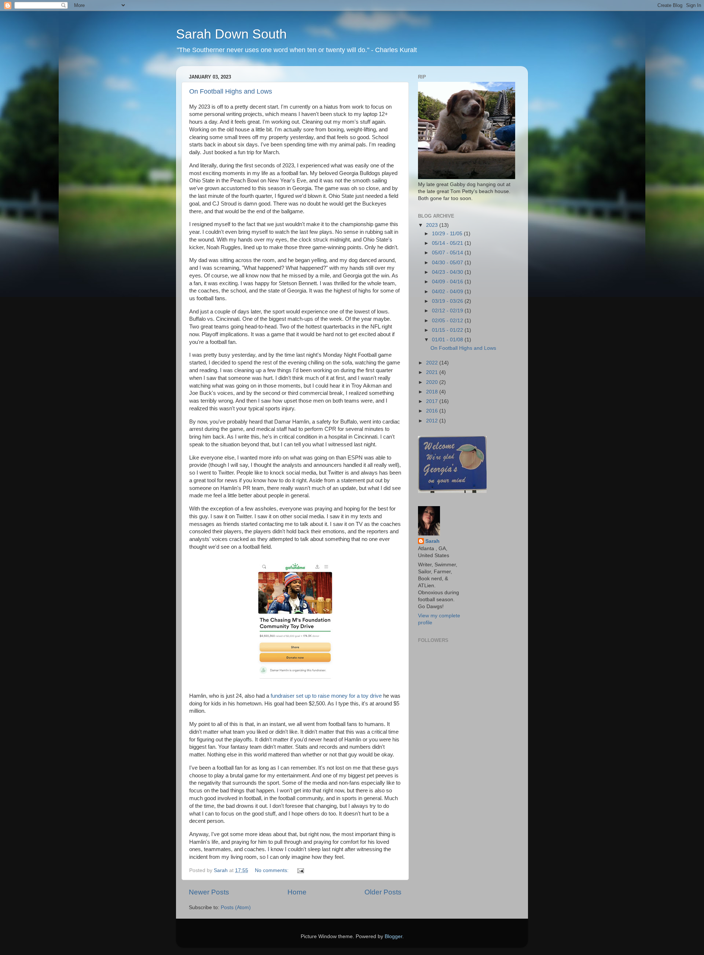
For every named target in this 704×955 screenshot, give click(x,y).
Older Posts (383, 892)
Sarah (432, 541)
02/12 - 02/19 (448, 310)
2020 (432, 382)
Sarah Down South (231, 33)
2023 (432, 225)
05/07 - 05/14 (448, 252)
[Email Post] (300, 870)
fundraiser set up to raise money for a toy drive (326, 696)
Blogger (393, 936)
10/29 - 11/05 (448, 233)
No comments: (272, 870)
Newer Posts (209, 892)
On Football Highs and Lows (230, 91)
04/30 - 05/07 (448, 262)
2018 (432, 392)
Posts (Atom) (236, 907)
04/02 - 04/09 (448, 291)
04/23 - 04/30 (448, 272)
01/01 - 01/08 (448, 339)
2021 (432, 372)
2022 (432, 363)
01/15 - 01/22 (448, 330)
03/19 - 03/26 (448, 301)
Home (297, 892)
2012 (432, 421)
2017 (432, 401)
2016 (432, 411)
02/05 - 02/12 (448, 320)
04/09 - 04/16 (448, 281)
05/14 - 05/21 (448, 243)
